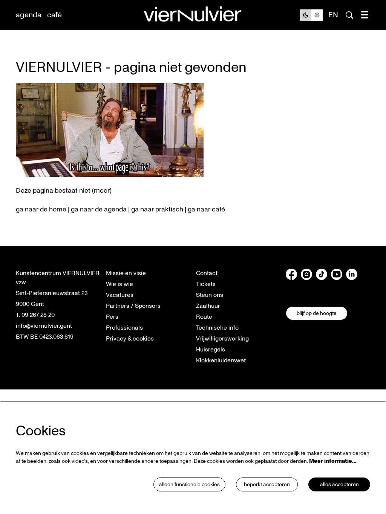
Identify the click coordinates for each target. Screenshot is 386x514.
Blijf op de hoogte (317, 313)
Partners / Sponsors (133, 306)
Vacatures (119, 295)
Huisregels (210, 349)
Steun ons (209, 295)
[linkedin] (351, 274)
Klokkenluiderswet (221, 360)
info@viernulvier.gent (44, 326)
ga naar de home (41, 209)
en (333, 15)
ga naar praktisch (157, 209)
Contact (207, 273)
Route (204, 317)
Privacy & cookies (130, 339)
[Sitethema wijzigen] (311, 15)
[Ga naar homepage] (193, 15)
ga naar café (206, 209)
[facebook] (291, 274)
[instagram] (306, 274)
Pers (112, 317)
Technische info (217, 328)
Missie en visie (126, 273)
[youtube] (336, 274)
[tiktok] (321, 274)
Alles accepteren (339, 484)
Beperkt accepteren (267, 484)
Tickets (206, 284)
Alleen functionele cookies (189, 484)
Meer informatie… (333, 461)
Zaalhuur (208, 306)
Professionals (124, 328)
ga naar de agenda (99, 209)
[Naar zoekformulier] (349, 15)
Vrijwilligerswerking (222, 339)
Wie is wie (119, 284)
